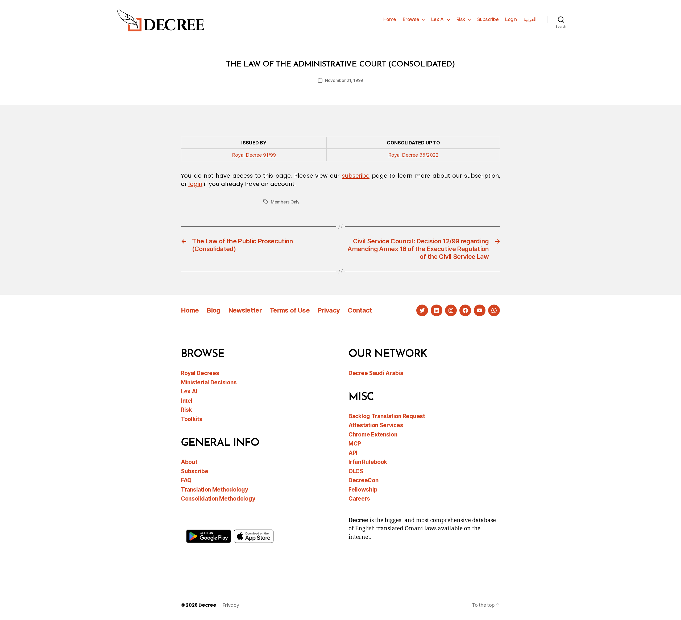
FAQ (186, 480)
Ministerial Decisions (208, 382)
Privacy (329, 310)
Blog (213, 310)
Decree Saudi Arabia (375, 373)
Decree (207, 605)
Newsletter (245, 310)
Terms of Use (290, 310)
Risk (460, 19)
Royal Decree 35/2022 (413, 155)
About (189, 462)
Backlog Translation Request (386, 416)
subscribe (355, 176)
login (195, 184)
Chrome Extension (372, 434)
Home (389, 19)
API (353, 453)
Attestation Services (375, 425)
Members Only (285, 202)
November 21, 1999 (344, 80)
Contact (360, 310)
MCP (354, 443)
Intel (187, 400)
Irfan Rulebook (367, 462)
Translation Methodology (214, 489)
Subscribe (488, 19)
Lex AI (438, 19)
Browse (411, 19)
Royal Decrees (200, 373)
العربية (530, 19)
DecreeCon (363, 480)
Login (511, 19)
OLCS (355, 471)
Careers (359, 498)
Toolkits (191, 419)
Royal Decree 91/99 (254, 155)
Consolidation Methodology (218, 498)
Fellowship (362, 489)
